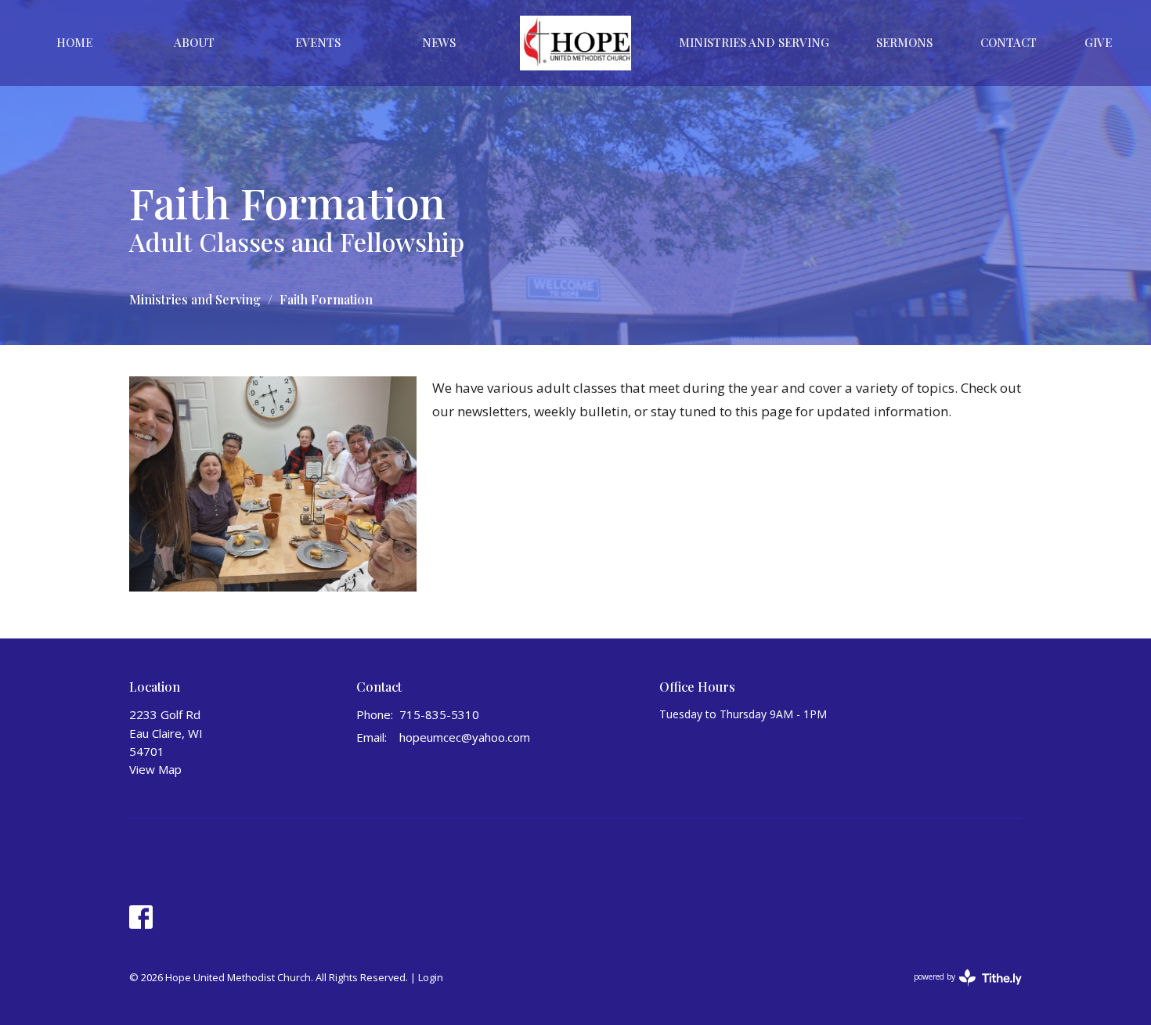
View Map (155, 769)
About (194, 42)
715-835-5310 (439, 714)
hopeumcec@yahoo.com (464, 737)
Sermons (904, 42)
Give (1098, 42)
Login (430, 977)
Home (74, 42)
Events (318, 42)
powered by (959, 990)
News (439, 42)
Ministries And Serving (754, 42)
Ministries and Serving (195, 299)
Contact (1008, 42)
